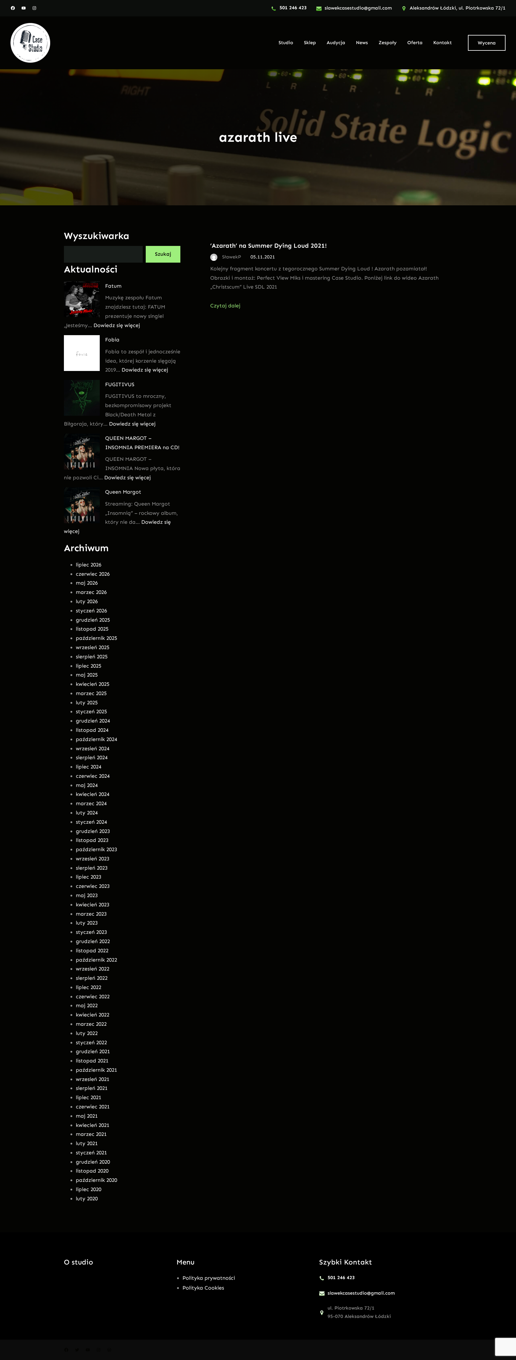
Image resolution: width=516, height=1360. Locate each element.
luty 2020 (87, 1198)
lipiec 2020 (88, 1189)
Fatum (113, 286)
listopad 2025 (92, 629)
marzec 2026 (91, 592)
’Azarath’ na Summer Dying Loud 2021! (268, 245)
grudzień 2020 (93, 1162)
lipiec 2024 (88, 766)
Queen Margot (123, 492)
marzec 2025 (91, 693)
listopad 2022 (92, 950)
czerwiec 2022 (93, 996)
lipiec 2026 (88, 564)
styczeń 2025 (91, 711)
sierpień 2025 (92, 656)
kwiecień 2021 (92, 1125)
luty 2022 (87, 1033)
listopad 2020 (92, 1171)
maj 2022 (87, 1005)
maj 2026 (87, 583)
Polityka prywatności (208, 1278)
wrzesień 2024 (92, 748)
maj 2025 (87, 674)
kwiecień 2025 (92, 684)
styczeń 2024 (91, 822)
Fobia (112, 339)
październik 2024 (96, 739)
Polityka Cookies (203, 1287)
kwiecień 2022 (92, 1014)
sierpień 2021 (92, 1088)
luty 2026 (87, 601)
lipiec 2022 (88, 987)
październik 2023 (96, 849)
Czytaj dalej (225, 305)
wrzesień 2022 (92, 968)
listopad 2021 (92, 1060)
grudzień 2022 (93, 941)
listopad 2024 (92, 730)
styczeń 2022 (91, 1042)
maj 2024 (87, 785)
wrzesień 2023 (92, 858)
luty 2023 (87, 922)
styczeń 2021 (91, 1152)
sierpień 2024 (92, 757)
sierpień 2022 (92, 978)
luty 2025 (87, 702)
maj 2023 (87, 895)
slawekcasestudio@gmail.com (358, 8)
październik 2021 (96, 1070)
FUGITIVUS (119, 384)
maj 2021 (87, 1116)
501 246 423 (293, 7)
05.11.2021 (263, 257)
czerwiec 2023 (93, 886)
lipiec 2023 (88, 877)
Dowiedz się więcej (116, 325)
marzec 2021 (91, 1134)
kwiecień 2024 (92, 794)
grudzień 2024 (93, 720)
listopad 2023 (92, 840)
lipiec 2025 (88, 666)
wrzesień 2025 (92, 647)
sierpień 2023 (92, 868)
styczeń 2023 (91, 932)
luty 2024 (87, 812)
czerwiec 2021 (93, 1106)
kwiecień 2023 (92, 904)
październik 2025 (96, 638)
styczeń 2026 (91, 610)
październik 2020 (96, 1180)
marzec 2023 (91, 914)
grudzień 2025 (93, 620)
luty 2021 (87, 1143)
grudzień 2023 (93, 831)
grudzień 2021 (93, 1051)
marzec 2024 (91, 803)
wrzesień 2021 (92, 1079)
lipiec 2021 (88, 1097)
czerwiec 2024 (93, 776)
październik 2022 (96, 960)
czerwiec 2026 (93, 574)
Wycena (487, 43)
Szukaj (163, 254)
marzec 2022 (91, 1024)
